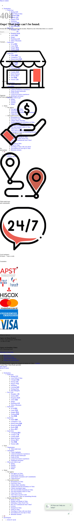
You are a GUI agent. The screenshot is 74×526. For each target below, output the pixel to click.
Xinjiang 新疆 (15, 414)
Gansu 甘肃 (14, 46)
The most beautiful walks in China (20, 491)
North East (10, 10)
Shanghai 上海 (15, 29)
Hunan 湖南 (14, 427)
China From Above (16, 493)
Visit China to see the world (19, 494)
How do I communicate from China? (21, 504)
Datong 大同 (14, 17)
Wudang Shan (15, 389)
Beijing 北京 (14, 12)
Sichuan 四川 (15, 440)
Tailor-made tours (16, 449)
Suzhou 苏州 (14, 396)
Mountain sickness (16, 150)
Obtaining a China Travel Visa (19, 503)
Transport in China (16, 508)
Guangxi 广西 (15, 434)
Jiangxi (13, 37)
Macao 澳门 (14, 429)
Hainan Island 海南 (16, 423)
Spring (13, 463)
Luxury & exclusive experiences (20, 94)
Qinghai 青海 (15, 412)
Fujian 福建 (14, 419)
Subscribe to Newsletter (7, 352)
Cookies (37, 363)
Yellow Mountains (16, 41)
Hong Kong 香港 (16, 425)
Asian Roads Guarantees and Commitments (23, 477)
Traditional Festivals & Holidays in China (22, 486)
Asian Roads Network (10, 358)
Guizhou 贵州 (15, 436)
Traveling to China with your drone (21, 146)
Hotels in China (15, 499)
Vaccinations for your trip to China (21, 148)
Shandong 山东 (15, 39)
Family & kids (15, 457)
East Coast (10, 392)
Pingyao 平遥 (15, 19)
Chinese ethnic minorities (18, 485)
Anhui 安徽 (14, 35)
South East (10, 418)
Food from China (16, 483)
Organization (11, 447)
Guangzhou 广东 (16, 421)
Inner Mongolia (15, 26)
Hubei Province (15, 438)
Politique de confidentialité (11, 360)
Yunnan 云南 (14, 444)
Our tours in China (9, 357)
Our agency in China (17, 473)
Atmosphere (10, 450)
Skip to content (4, 1)
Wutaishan (14, 21)
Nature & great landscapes (18, 455)
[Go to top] (0, 370)
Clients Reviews (15, 478)
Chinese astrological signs (18, 488)
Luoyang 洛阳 (15, 387)
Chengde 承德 (15, 15)
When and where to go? (14, 97)
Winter (13, 468)
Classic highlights (16, 452)
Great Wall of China (16, 14)
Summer (13, 465)
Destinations (7, 8)
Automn (13, 467)
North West (10, 42)
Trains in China (15, 509)
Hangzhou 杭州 (15, 33)
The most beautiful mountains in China (22, 490)
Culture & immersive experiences (20, 454)
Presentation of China (17, 481)
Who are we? (7, 355)
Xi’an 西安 (14, 44)
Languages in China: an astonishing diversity (23, 496)
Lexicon (13, 506)
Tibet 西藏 (14, 416)
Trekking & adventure (17, 96)
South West (10, 431)
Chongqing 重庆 (15, 432)
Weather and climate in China (19, 501)
